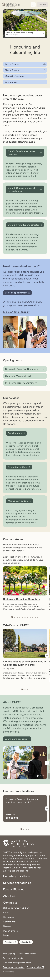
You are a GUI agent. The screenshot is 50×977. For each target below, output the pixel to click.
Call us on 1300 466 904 (16, 908)
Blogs (6, 935)
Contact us (10, 902)
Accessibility (8, 972)
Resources (8, 917)
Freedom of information (13, 958)
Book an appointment (18, 293)
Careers (7, 926)
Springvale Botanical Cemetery (21, 599)
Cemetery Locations (16, 876)
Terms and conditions (26, 953)
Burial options (15, 433)
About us (9, 895)
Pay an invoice (10, 931)
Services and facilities (17, 882)
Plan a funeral (12, 70)
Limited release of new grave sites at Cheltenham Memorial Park (24, 663)
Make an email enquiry (16, 311)
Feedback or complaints (13, 967)
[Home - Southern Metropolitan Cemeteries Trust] (11, 5)
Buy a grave (11, 82)
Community (9, 921)
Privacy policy (9, 953)
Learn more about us (16, 739)
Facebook (9, 942)
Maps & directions (14, 76)
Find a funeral (12, 64)
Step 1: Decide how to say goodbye (21, 152)
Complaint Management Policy (17, 962)
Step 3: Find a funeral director (23, 225)
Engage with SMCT (35, 967)
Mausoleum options (18, 501)
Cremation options (17, 467)
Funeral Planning (13, 889)
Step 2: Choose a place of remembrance (21, 189)
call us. (36, 305)
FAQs (6, 912)
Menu (41, 4)
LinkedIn (24, 942)
